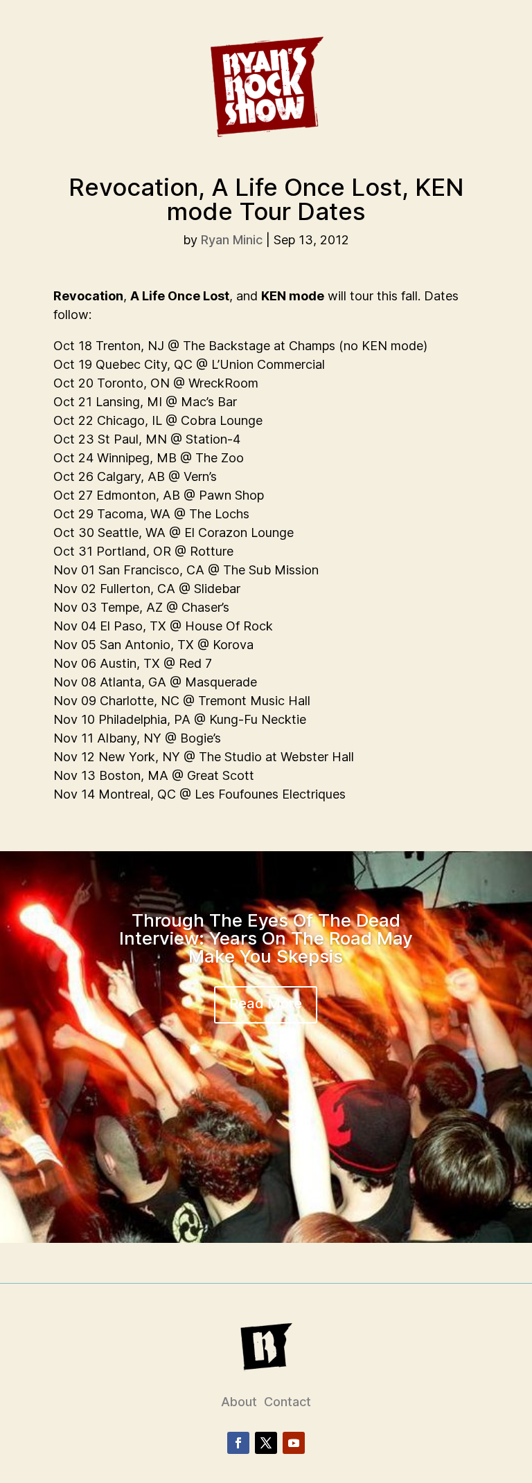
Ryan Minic (232, 240)
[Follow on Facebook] (238, 1443)
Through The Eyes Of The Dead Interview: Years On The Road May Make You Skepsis (266, 938)
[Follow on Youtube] (294, 1443)
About (239, 1401)
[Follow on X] (266, 1443)
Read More (265, 1003)
